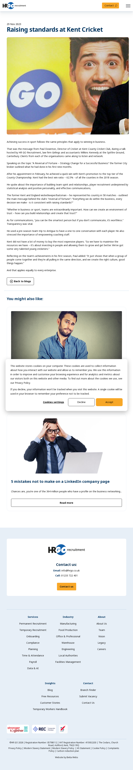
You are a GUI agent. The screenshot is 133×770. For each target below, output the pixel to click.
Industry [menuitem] (68, 616)
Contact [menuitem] (88, 683)
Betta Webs (72, 757)
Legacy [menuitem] (102, 642)
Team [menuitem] (102, 630)
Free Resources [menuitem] (50, 696)
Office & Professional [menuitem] (68, 636)
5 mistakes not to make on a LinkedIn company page (60, 481)
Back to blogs (22, 281)
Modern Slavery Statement (37, 748)
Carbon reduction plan (68, 750)
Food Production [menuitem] (68, 630)
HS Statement (83, 748)
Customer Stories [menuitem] (50, 702)
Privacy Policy (15, 748)
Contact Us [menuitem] (88, 702)
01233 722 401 (69, 575)
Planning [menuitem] (33, 649)
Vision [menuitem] (101, 636)
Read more (66, 502)
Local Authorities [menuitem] (68, 655)
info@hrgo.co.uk (70, 570)
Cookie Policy (98, 748)
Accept (109, 402)
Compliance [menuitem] (32, 642)
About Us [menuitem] (101, 623)
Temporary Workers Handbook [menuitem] (50, 709)
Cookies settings (53, 402)
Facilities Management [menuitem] (68, 661)
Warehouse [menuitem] (68, 642)
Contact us (66, 586)
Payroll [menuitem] (33, 661)
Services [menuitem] (33, 616)
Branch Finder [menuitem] (88, 690)
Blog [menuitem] (50, 690)
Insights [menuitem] (50, 683)
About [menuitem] (101, 616)
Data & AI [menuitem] (33, 668)
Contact (109, 5)
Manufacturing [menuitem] (68, 623)
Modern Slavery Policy (63, 748)
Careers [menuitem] (101, 649)
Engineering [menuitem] (68, 649)
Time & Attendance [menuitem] (33, 655)
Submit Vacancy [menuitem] (88, 696)
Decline (81, 402)
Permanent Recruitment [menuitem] (33, 623)
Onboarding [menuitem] (32, 636)
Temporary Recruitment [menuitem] (32, 630)
